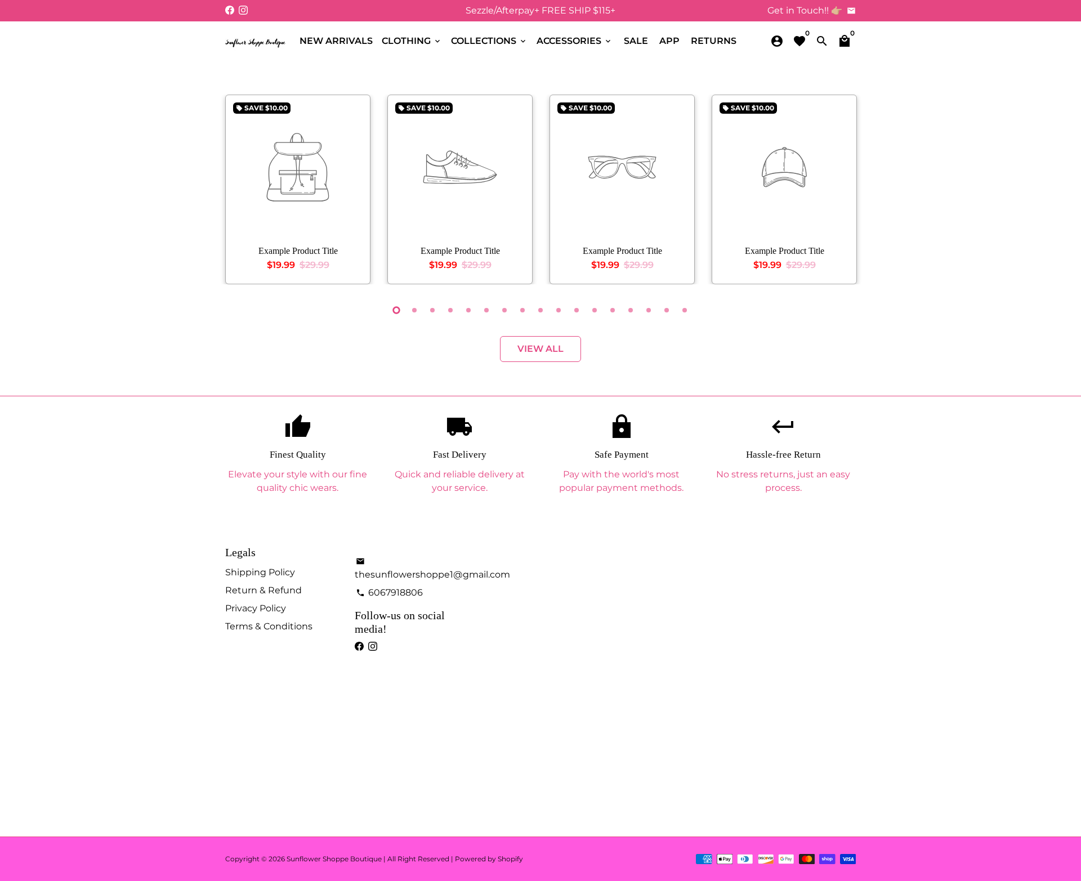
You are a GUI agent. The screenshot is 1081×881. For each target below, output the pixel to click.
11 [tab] (576, 310)
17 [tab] (684, 310)
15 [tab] (648, 310)
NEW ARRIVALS (336, 40)
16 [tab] (666, 310)
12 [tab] (594, 310)
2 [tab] (414, 310)
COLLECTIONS (489, 40)
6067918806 (389, 592)
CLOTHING (412, 40)
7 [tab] (504, 310)
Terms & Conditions (268, 626)
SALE (636, 40)
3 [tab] (432, 310)
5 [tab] (468, 310)
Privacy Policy (255, 608)
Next (844, 192)
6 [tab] (486, 310)
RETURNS (713, 40)
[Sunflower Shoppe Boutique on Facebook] (229, 10)
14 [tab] (630, 310)
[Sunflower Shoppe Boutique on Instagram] (243, 10)
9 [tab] (540, 310)
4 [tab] (450, 310)
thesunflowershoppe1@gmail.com (432, 568)
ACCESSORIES (575, 40)
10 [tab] (558, 310)
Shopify (510, 859)
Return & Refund (263, 590)
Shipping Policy (260, 572)
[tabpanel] (297, 189)
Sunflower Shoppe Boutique (335, 859)
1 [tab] (396, 310)
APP (669, 40)
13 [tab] (612, 310)
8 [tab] (522, 310)
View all (540, 348)
